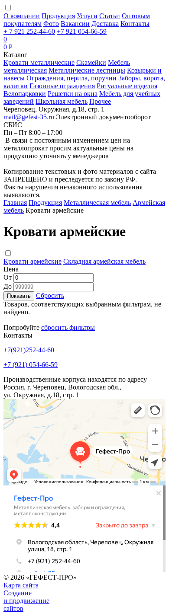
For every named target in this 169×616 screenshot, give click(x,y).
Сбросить (50, 295)
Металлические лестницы (87, 70)
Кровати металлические (39, 62)
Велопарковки (24, 93)
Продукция (58, 15)
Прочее (100, 101)
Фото (51, 23)
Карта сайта (21, 585)
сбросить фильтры (68, 327)
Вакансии (75, 23)
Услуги (87, 15)
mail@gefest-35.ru (28, 117)
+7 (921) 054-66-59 (30, 364)
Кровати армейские (32, 261)
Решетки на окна (73, 93)
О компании (21, 15)
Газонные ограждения (62, 85)
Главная (15, 202)
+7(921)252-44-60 (28, 350)
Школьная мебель (62, 101)
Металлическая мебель (97, 202)
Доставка (105, 23)
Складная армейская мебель (104, 261)
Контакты (135, 23)
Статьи (109, 15)
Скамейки (91, 62)
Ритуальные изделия (127, 85)
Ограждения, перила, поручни (71, 78)
